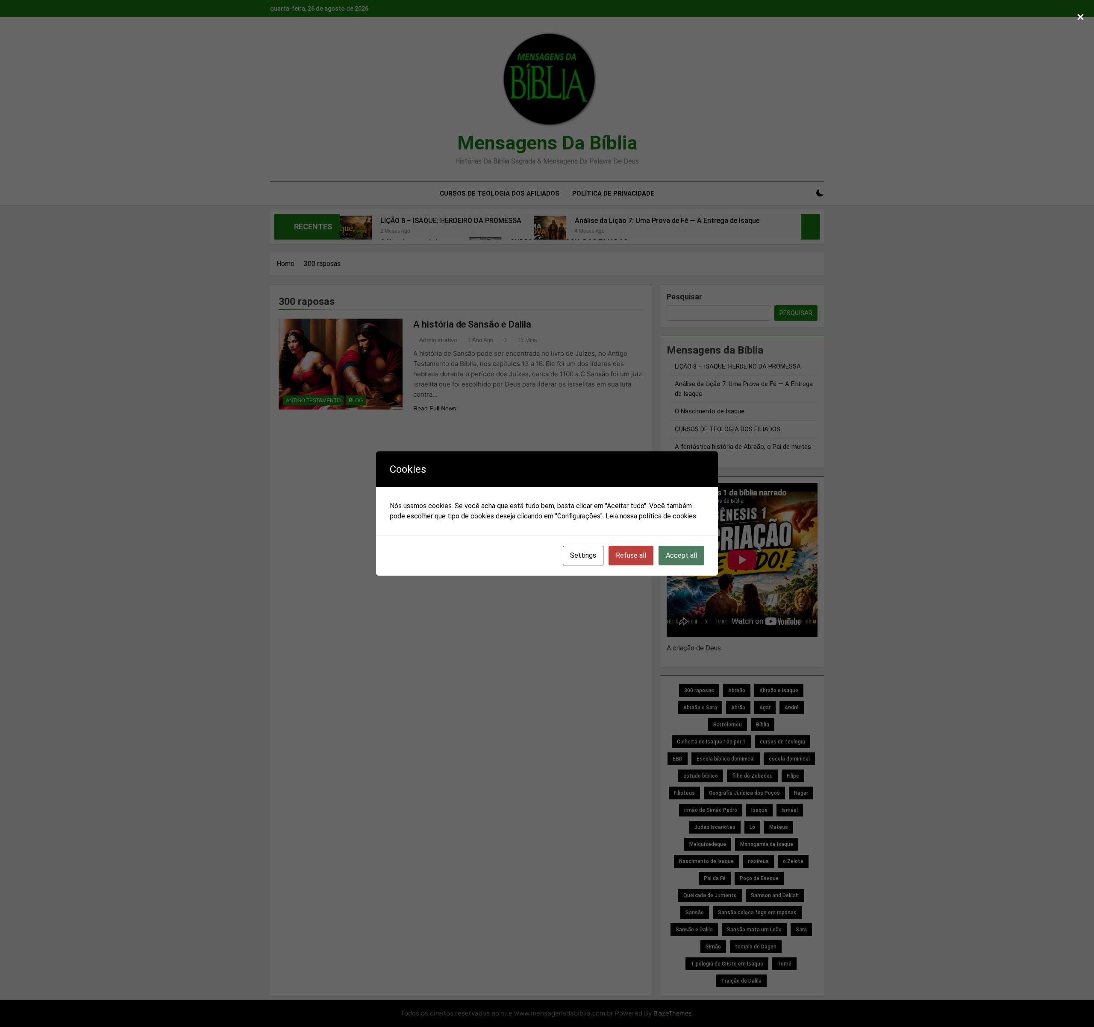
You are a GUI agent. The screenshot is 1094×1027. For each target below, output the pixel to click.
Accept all (681, 555)
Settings (583, 555)
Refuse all (631, 555)
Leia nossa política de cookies (651, 516)
